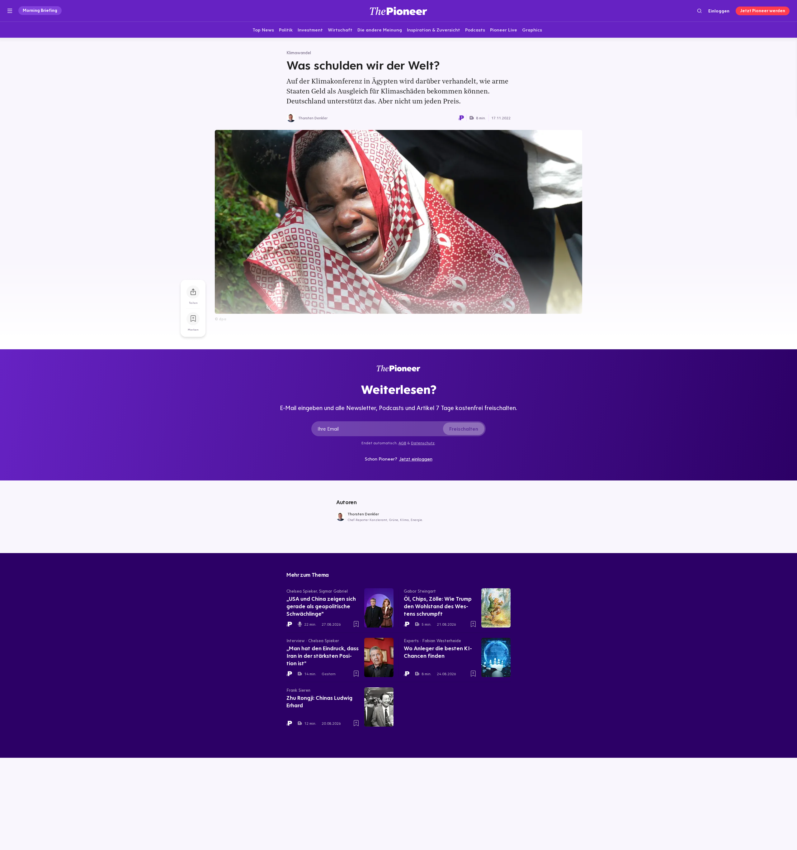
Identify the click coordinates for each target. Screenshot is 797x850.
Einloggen (718, 11)
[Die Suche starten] (699, 10)
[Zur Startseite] (398, 11)
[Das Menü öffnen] (9, 11)
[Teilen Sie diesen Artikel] (193, 291)
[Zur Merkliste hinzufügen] (193, 318)
